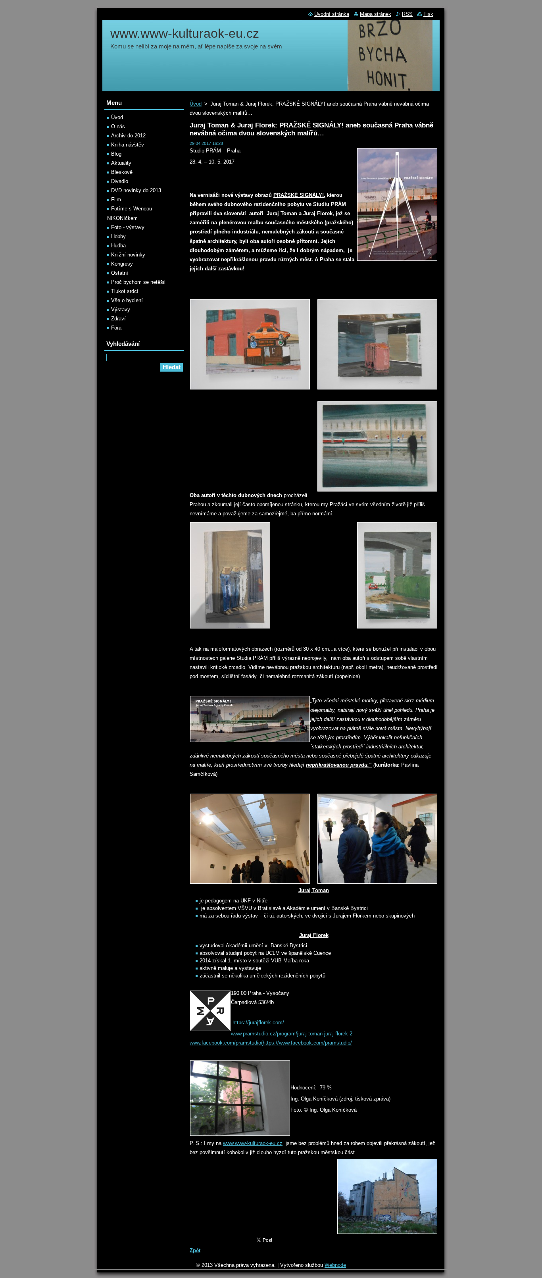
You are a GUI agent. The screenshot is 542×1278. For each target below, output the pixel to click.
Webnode (335, 1265)
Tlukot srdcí (124, 291)
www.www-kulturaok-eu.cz (253, 1143)
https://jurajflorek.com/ (258, 1022)
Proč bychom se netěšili (139, 282)
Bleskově (122, 172)
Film (116, 199)
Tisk (428, 14)
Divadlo (119, 181)
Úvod (196, 104)
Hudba (118, 246)
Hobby (118, 236)
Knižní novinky (128, 255)
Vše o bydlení (127, 300)
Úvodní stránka (331, 14)
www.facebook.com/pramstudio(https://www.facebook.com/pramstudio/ (271, 1043)
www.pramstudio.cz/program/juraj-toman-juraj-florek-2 (291, 1034)
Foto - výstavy (127, 227)
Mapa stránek (375, 14)
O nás (118, 126)
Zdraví (118, 319)
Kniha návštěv (127, 145)
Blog (116, 154)
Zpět (195, 1250)
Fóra (116, 328)
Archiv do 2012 (128, 136)
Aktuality (121, 163)
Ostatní (119, 273)
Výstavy (120, 309)
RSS (407, 14)
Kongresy (122, 264)
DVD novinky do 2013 (136, 190)
